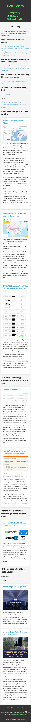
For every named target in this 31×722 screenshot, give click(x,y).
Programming (15, 13)
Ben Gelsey (15, 6)
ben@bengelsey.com (20, 714)
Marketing (14, 16)
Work (22, 707)
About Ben (10, 707)
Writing (17, 707)
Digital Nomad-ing (16, 19)
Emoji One (22, 719)
